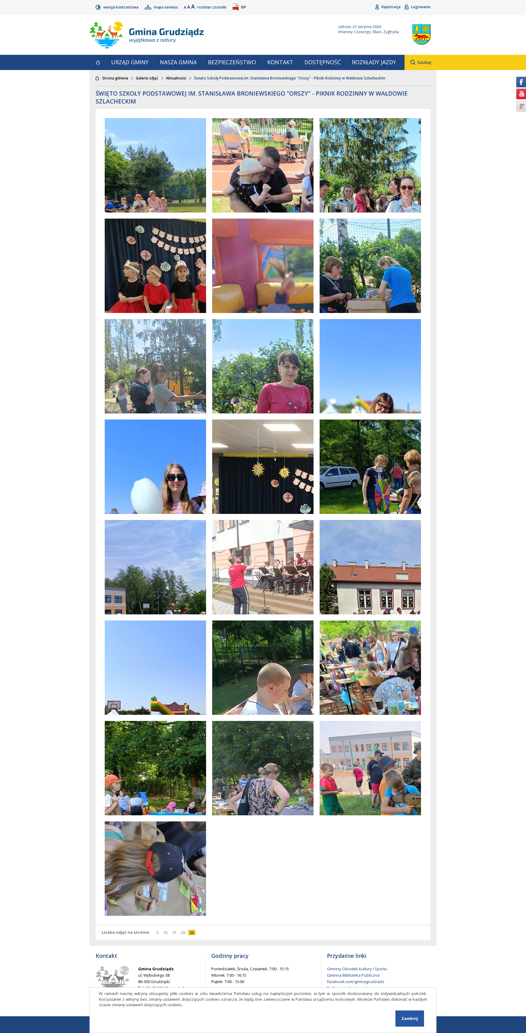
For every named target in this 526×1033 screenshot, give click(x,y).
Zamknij (410, 1018)
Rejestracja (391, 6)
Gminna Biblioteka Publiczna (353, 975)
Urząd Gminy (130, 62)
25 (192, 932)
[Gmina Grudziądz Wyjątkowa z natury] (206, 35)
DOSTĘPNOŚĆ (322, 62)
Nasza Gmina (178, 62)
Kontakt (280, 62)
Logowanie (420, 6)
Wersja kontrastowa (121, 7)
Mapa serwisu (166, 7)
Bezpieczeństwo (232, 62)
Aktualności (176, 78)
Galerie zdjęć (147, 78)
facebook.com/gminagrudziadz (355, 981)
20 (184, 932)
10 (166, 932)
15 (175, 932)
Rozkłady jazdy (374, 62)
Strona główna (97, 62)
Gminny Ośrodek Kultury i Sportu (357, 969)
